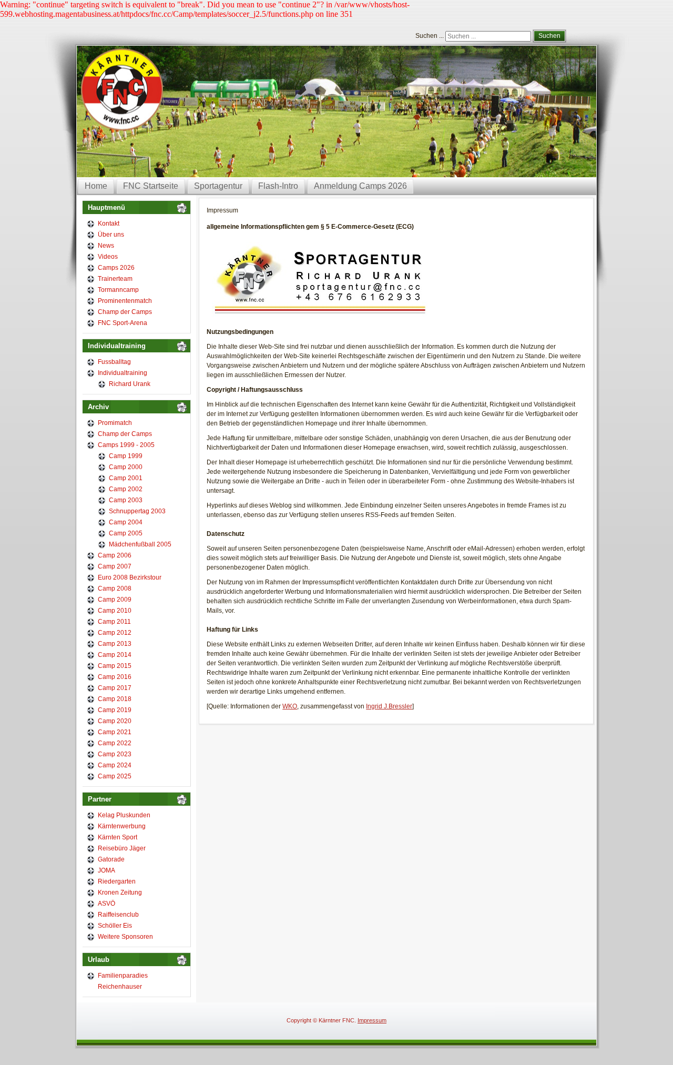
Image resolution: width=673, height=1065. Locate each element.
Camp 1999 (125, 456)
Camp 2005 (125, 533)
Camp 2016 (114, 677)
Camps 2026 (116, 267)
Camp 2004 (125, 522)
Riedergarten (117, 881)
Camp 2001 (125, 478)
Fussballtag (114, 362)
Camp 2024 (114, 765)
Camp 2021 (114, 732)
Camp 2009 (114, 599)
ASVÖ (106, 903)
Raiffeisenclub (118, 914)
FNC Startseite (150, 185)
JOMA (106, 870)
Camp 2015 (114, 666)
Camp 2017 (114, 688)
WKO (289, 706)
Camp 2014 (114, 654)
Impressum (372, 1020)
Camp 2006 (114, 555)
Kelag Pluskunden (124, 815)
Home (96, 185)
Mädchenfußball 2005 (140, 544)
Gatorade (111, 859)
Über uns (111, 234)
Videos (108, 256)
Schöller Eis (115, 925)
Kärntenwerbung (122, 826)
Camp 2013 (114, 643)
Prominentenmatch (125, 301)
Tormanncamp (118, 289)
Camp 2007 (114, 566)
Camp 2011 (114, 621)
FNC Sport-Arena (122, 323)
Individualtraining (122, 373)
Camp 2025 (114, 776)
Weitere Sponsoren (125, 936)
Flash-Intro (278, 185)
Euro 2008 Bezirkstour (129, 577)
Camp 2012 (114, 632)
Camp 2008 (114, 588)
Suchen (549, 35)
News (106, 245)
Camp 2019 (114, 710)
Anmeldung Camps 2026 (360, 185)
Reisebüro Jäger (122, 848)
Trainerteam (115, 278)
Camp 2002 (125, 489)
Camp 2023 (114, 754)
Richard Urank (129, 384)
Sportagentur (218, 185)
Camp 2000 (125, 467)
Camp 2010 (114, 610)
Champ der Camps (125, 312)
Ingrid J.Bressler (389, 706)
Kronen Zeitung (120, 892)
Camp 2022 (114, 743)
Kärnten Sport (117, 837)
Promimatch (115, 423)
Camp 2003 (125, 500)
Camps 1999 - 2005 (126, 445)
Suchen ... (429, 35)
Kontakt (108, 223)
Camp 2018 (114, 699)
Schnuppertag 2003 (137, 511)
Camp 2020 (114, 721)
